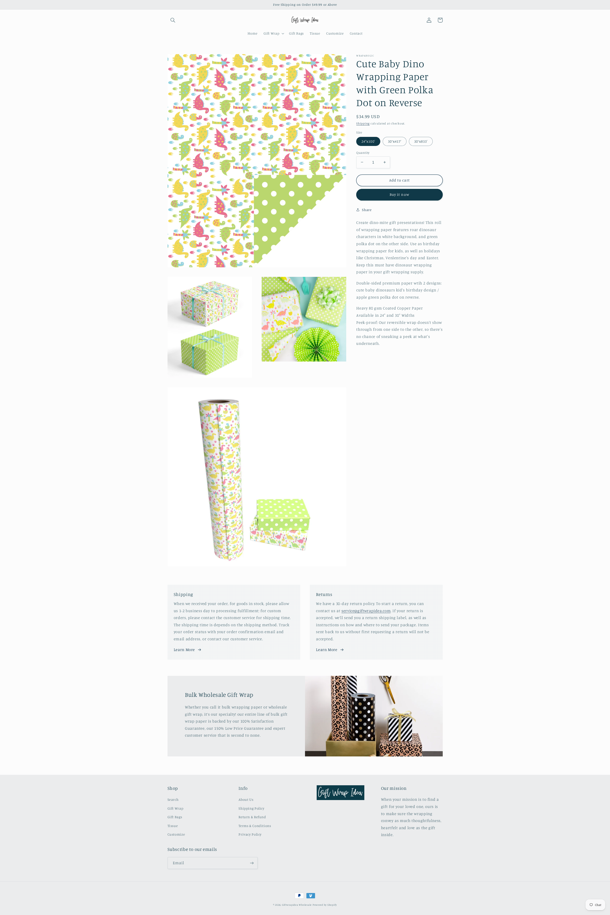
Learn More (184, 649)
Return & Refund (252, 817)
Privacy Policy (250, 834)
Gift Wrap (175, 808)
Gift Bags (175, 817)
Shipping (363, 123)
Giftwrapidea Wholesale (297, 904)
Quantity (362, 152)
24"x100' (368, 141)
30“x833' (420, 141)
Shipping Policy (251, 808)
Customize (176, 834)
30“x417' (394, 141)
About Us (246, 799)
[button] (173, 20)
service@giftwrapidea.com (366, 610)
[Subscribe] (251, 863)
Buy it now (399, 194)
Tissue (173, 826)
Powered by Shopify (325, 904)
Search (173, 799)
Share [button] (366, 210)
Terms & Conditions (255, 826)
